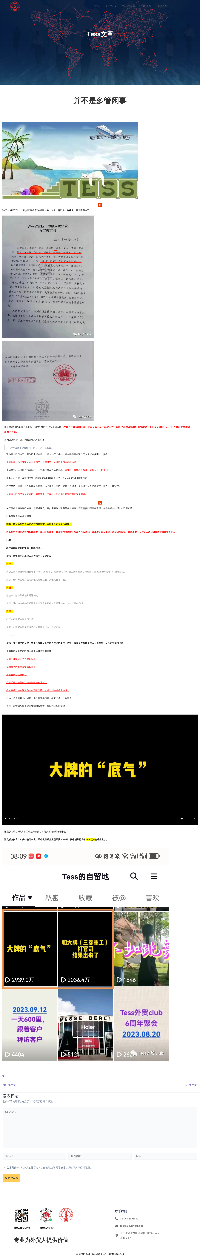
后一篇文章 (192, 1085)
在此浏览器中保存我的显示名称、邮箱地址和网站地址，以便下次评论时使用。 (49, 1167)
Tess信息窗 (128, 6)
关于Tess (110, 6)
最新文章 (162, 6)
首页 (96, 6)
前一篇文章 (8, 1085)
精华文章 (146, 6)
